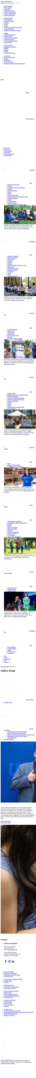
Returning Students (12, 270)
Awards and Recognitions (11, 41)
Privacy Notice (8, 1003)
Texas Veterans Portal (9, 988)
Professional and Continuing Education (14, 63)
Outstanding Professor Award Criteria (17, 736)
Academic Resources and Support (13, 27)
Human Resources (9, 985)
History (9, 526)
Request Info (7, 659)
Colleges (9, 186)
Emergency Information (10, 973)
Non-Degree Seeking (13, 268)
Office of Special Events (13, 465)
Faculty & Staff (8, 45)
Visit (5, 660)
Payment (9, 337)
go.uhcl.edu (7, 152)
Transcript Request (9, 29)
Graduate (9, 264)
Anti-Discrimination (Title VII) (12, 1010)
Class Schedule (8, 19)
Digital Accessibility (9, 1015)
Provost (9, 193)
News (8, 463)
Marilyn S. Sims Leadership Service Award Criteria (20, 734)
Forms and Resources (13, 335)
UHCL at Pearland (9, 154)
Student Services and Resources (12, 30)
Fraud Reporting (8, 997)
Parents (9, 273)
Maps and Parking (12, 529)
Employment (7, 60)
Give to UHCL (8, 42)
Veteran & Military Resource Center (16, 204)
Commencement (11, 201)
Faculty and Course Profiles (11, 986)
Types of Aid (10, 332)
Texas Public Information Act (12, 995)
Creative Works (8, 702)
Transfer (9, 262)
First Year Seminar (12, 190)
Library (6, 26)
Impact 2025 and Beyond (14, 536)
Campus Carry (8, 1009)
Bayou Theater (11, 408)
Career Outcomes (12, 588)
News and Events (8, 62)
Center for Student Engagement (15, 398)
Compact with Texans (10, 1000)
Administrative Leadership (14, 521)
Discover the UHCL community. (20, 434)
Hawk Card (7, 149)
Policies (6, 51)
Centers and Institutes (13, 195)
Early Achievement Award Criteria (16, 733)
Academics (32, 170)
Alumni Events (8, 36)
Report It (6, 1006)
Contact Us (7, 662)
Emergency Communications (15, 466)
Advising (6, 22)
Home (2, 666)
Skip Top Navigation (6, 1)
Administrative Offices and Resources (17, 523)
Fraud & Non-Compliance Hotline (13, 979)
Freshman (10, 261)
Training (6, 50)
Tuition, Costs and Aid (10, 12)
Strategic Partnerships (13, 532)
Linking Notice (8, 1001)
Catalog (9, 200)
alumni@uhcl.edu (12, 949)
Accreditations (11, 535)
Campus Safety (8, 981)
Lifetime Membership (9, 35)
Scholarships (10, 334)
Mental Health (8, 155)
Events (6, 24)
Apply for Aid (11, 331)
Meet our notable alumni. (20, 616)
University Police (8, 976)
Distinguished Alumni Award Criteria (17, 731)
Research (9, 524)
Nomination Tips (11, 738)
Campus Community (12, 401)
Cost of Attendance (12, 329)
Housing (9, 402)
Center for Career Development (15, 399)
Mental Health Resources (10, 1014)
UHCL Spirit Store (6, 821)
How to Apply (8, 7)
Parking (6, 59)
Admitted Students (9, 10)
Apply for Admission (13, 256)
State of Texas (7, 992)
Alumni (6, 33)
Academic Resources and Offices (16, 187)
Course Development (9, 53)
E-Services (7, 148)
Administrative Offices (10, 47)
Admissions (32, 241)
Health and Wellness (12, 396)
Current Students (8, 18)
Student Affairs (11, 393)
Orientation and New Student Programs (17, 395)
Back (30, 183)
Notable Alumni (11, 591)
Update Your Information (10, 38)
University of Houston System (12, 975)
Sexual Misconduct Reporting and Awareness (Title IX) (18, 1012)
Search (2, 3)
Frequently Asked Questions (14, 338)
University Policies (9, 1005)
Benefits (6, 48)
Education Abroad (12, 203)
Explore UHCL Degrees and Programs (18, 228)
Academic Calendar (9, 21)
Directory (9, 530)
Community (7, 56)
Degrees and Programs (10, 13)
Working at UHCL (12, 533)
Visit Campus (10, 259)
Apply (5, 657)
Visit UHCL (7, 9)
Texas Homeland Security (11, 994)
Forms (9, 274)
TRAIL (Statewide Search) (11, 991)
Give (5, 656)
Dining (9, 404)
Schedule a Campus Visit (17, 300)
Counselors (10, 271)
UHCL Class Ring (5, 822)
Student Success (11, 589)
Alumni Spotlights (9, 739)
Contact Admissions (9, 15)
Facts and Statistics (12, 527)
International (10, 267)
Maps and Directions (9, 57)
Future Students (8, 6)
